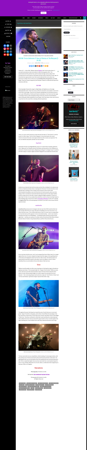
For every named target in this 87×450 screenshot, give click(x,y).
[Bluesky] (10, 54)
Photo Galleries (45, 55)
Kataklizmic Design (73, 18)
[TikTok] (4, 51)
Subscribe (67, 32)
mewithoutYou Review (24, 388)
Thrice (35, 374)
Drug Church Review (53, 383)
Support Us (8, 33)
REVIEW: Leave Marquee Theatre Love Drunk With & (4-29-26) (76, 74)
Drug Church (44, 374)
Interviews (40, 18)
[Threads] (10, 48)
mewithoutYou (38, 374)
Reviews (34, 18)
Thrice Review (39, 389)
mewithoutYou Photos (46, 386)
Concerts (25, 55)
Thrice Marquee (47, 388)
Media (39, 55)
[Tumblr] (35, 66)
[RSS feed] (7, 54)
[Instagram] (4, 48)
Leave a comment (46, 63)
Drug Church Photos (43, 383)
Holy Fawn (47, 374)
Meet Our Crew (8, 76)
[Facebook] (30, 66)
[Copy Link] (45, 66)
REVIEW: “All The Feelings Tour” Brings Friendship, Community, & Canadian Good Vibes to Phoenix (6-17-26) (76, 68)
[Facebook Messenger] (32, 66)
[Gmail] (43, 66)
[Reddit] (37, 66)
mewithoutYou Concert (33, 386)
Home (24, 18)
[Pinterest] (39, 66)
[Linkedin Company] (7, 51)
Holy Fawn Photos (40, 384)
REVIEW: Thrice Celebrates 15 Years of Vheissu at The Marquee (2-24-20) (39, 59)
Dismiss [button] (44, 12)
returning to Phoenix (43, 198)
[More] (47, 66)
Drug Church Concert (32, 383)
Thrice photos (31, 389)
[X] (10, 45)
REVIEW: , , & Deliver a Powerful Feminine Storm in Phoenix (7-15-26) (76, 62)
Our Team (53, 18)
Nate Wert (38, 63)
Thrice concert (39, 388)
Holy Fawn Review (49, 384)
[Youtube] (4, 54)
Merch (47, 18)
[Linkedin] (41, 66)
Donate (64, 18)
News (28, 18)
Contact (59, 18)
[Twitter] (34, 66)
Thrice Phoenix (23, 389)
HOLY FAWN (22, 384)
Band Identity (74, 111)
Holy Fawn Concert (30, 384)
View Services (74, 123)
